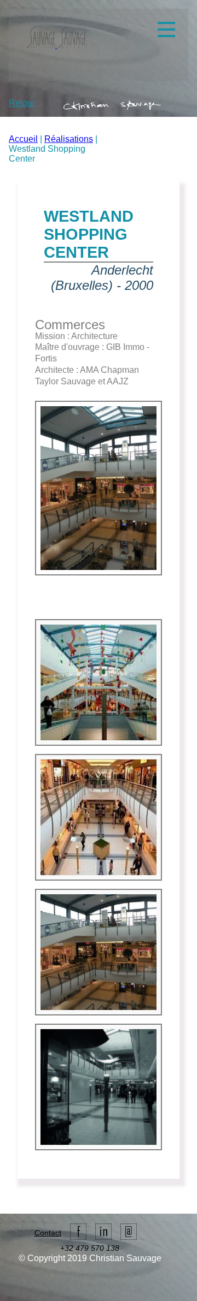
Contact (47, 1232)
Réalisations (68, 139)
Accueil (23, 139)
